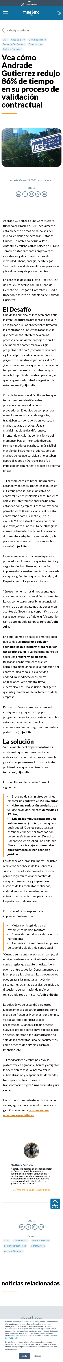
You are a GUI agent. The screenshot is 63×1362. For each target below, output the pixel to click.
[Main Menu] (5, 13)
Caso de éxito (18, 39)
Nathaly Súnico (42, 1189)
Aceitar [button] (24, 1355)
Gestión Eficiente (37, 39)
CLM (5, 39)
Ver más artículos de (23, 1189)
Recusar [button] (37, 1355)
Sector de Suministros (14, 44)
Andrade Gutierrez (12, 49)
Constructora (35, 44)
